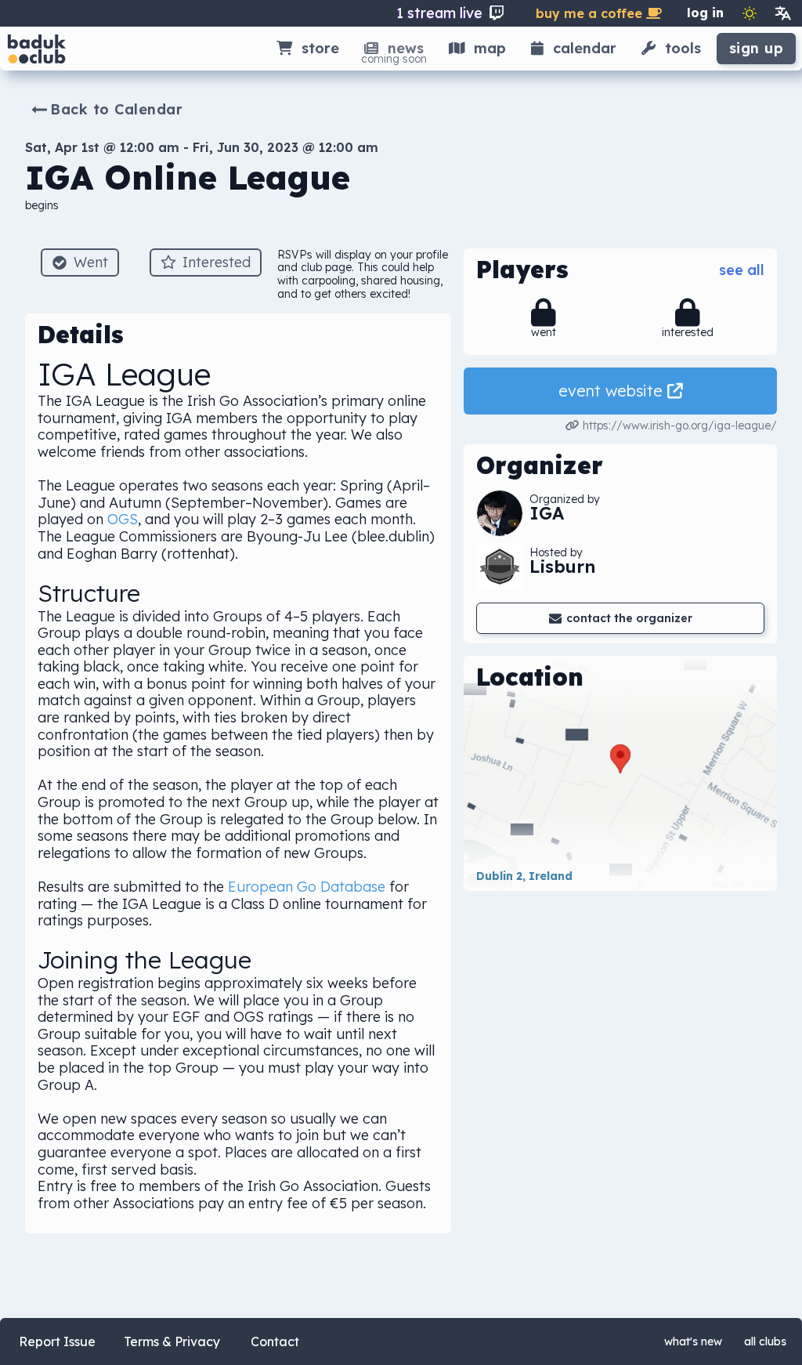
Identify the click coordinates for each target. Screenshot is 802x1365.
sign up (756, 48)
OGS (122, 519)
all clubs (765, 1341)
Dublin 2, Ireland (524, 876)
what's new (693, 1341)
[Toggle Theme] (749, 13)
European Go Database (306, 887)
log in (705, 12)
